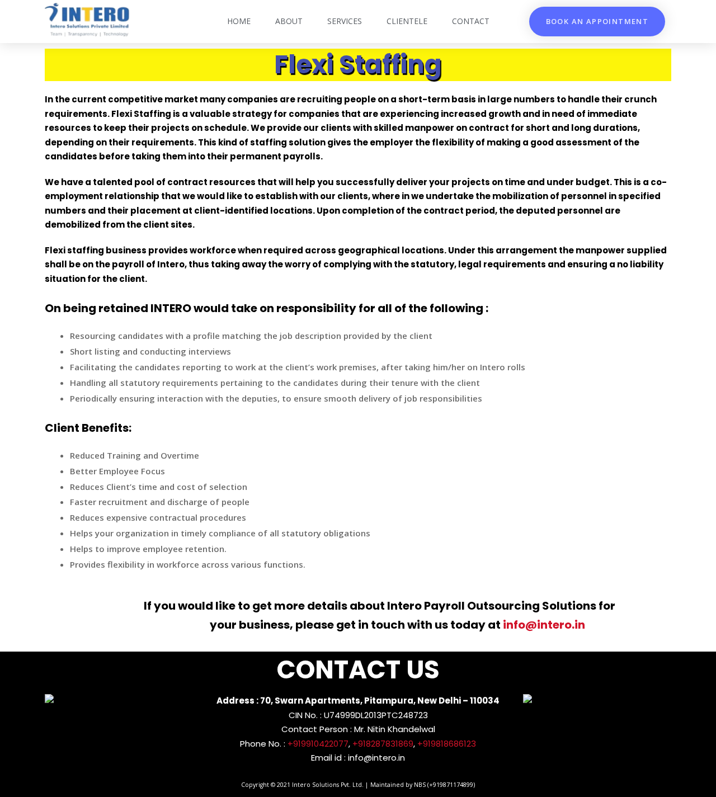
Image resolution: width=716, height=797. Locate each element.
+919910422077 (318, 743)
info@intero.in (544, 625)
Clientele (407, 21)
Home (239, 21)
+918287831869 (382, 743)
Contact (470, 21)
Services (344, 21)
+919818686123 (446, 743)
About (289, 21)
